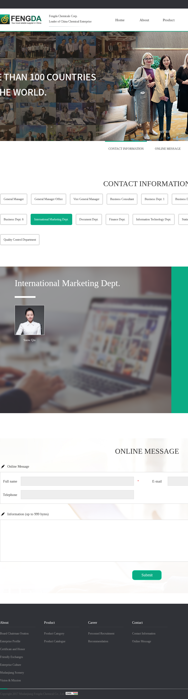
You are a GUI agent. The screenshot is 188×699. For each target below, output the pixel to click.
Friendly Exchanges (11, 657)
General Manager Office (49, 199)
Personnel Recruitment (101, 633)
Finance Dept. (117, 219)
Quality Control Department (20, 239)
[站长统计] (72, 694)
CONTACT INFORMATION (126, 149)
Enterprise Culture (10, 664)
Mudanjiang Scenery (12, 672)
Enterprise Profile (10, 641)
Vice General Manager (86, 199)
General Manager (14, 199)
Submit (147, 575)
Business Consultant (122, 199)
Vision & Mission (10, 680)
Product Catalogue (54, 641)
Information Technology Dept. (153, 219)
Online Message (141, 641)
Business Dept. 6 (14, 219)
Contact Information (143, 633)
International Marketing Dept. (51, 219)
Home (120, 20)
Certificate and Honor (12, 649)
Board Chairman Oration (14, 633)
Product (169, 20)
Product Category (54, 633)
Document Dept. (88, 219)
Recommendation (98, 641)
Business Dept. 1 (154, 199)
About (144, 20)
